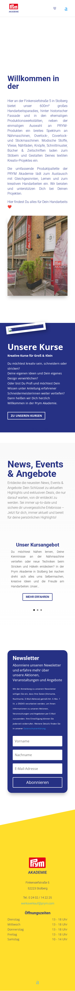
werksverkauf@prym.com (37, 903)
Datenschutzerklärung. (35, 728)
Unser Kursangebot (37, 545)
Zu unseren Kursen (26, 416)
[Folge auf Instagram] (37, 953)
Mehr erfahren (37, 596)
